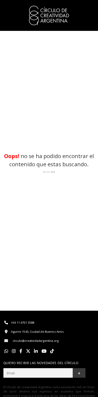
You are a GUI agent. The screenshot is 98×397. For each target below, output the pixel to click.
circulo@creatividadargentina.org (36, 341)
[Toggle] (89, 7)
